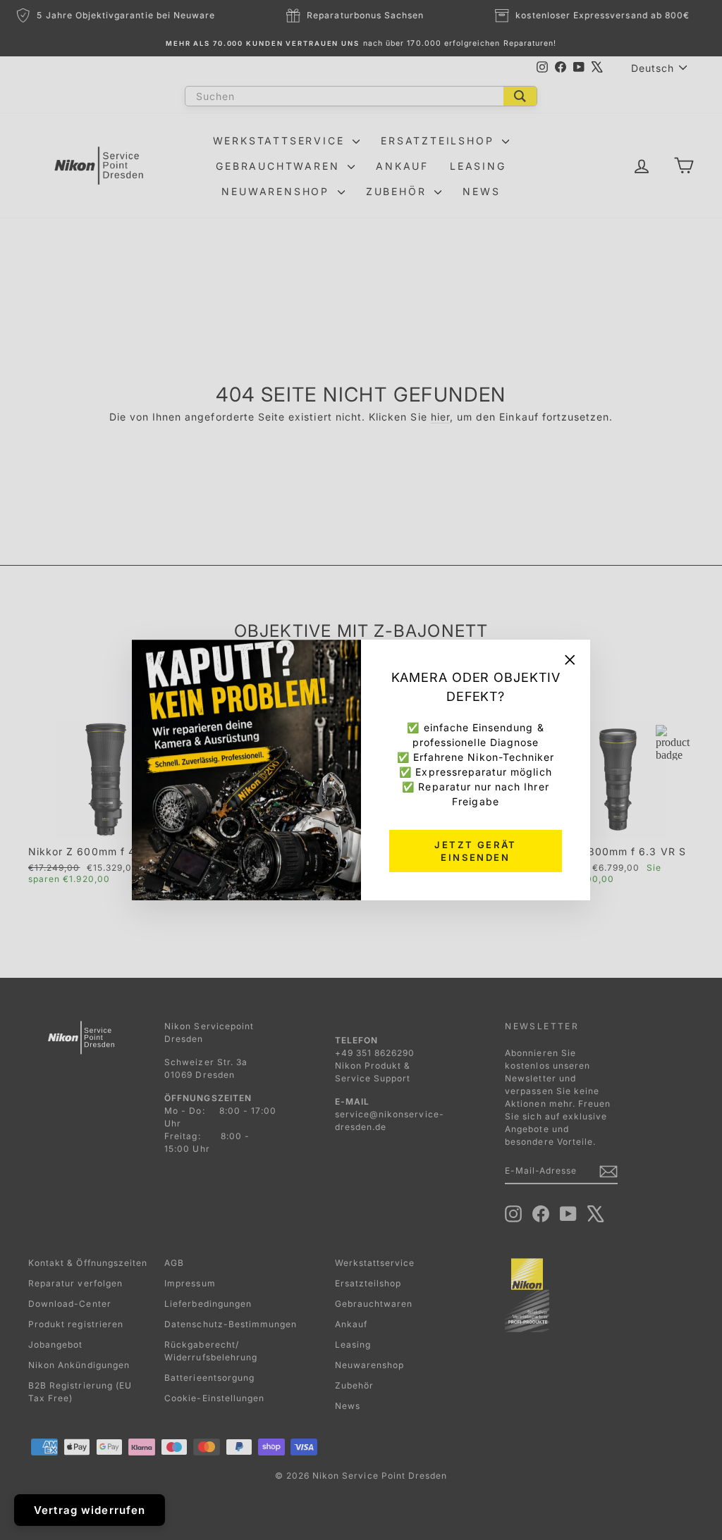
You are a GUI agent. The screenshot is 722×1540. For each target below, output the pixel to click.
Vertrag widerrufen (89, 1510)
